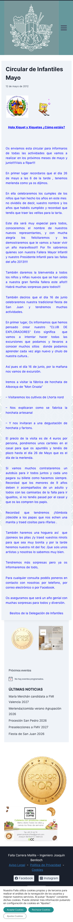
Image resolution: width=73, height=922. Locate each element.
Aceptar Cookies (15, 909)
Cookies (37, 870)
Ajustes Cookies (15, 916)
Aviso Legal (17, 865)
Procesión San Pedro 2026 (28, 720)
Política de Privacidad (45, 865)
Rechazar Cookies (41, 909)
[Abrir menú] (64, 27)
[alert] (36, 679)
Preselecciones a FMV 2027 (28, 727)
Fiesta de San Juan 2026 (26, 734)
